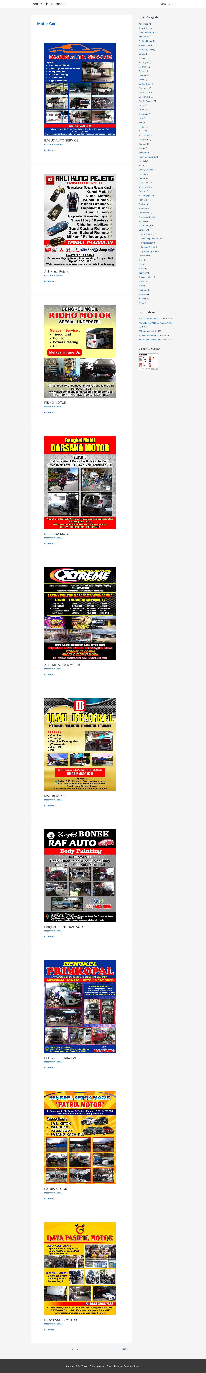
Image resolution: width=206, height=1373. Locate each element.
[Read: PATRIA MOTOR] (80, 1137)
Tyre (141, 286)
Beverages (143, 62)
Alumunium (144, 45)
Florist (141, 127)
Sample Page (167, 4)
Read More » (50, 150)
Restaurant (143, 225)
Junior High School (149, 238)
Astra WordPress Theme (129, 1366)
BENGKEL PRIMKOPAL (60, 1058)
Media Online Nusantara (49, 4)
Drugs (141, 109)
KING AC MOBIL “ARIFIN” (150, 318)
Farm (141, 118)
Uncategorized (145, 290)
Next (125, 1349)
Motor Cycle (144, 187)
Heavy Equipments (147, 157)
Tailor (141, 268)
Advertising (144, 28)
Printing (142, 208)
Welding (142, 298)
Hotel (141, 161)
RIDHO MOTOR (55, 402)
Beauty (142, 58)
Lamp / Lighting (146, 170)
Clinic (141, 79)
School (142, 230)
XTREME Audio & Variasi (62, 665)
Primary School (148, 247)
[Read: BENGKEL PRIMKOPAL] (80, 1006)
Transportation (145, 277)
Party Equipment (146, 195)
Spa (140, 260)
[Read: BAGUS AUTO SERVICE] (80, 89)
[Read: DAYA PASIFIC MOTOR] (80, 1268)
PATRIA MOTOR (55, 1189)
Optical (142, 191)
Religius (142, 221)
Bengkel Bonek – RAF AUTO (64, 927)
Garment (143, 144)
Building (142, 67)
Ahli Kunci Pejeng (56, 271)
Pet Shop (143, 200)
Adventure (143, 24)
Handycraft (144, 152)
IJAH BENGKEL (55, 796)
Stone (141, 264)
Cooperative (144, 97)
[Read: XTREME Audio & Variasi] (80, 613)
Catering (143, 75)
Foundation (144, 135)
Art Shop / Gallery (147, 49)
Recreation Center (147, 217)
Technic (142, 273)
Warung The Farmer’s (148, 335)
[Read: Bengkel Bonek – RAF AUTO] (80, 875)
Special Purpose (148, 251)
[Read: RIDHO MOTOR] (80, 351)
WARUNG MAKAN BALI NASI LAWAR (155, 323)
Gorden (142, 148)
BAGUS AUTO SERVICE (61, 140)
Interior (142, 165)
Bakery (142, 54)
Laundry (142, 174)
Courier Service (146, 101)
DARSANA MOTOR (57, 534)
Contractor (144, 92)
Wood (141, 303)
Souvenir (143, 256)
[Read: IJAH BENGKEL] (80, 744)
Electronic (143, 114)
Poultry (142, 204)
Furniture (143, 140)
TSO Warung (144, 331)
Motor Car (49, 144)
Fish (140, 122)
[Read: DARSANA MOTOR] (80, 482)
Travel (141, 281)
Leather (142, 178)
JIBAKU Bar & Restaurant (150, 339)
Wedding (143, 294)
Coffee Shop (144, 84)
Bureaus (142, 71)
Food (141, 131)
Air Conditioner (145, 41)
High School (146, 234)
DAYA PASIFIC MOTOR (60, 1320)
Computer (143, 88)
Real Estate (144, 212)
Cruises (142, 105)
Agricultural (144, 37)
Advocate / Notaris (147, 32)
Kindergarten (147, 243)
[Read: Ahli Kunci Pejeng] (80, 220)
